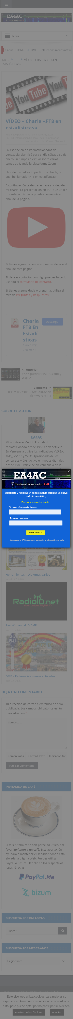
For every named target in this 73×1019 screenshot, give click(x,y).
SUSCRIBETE (35, 533)
